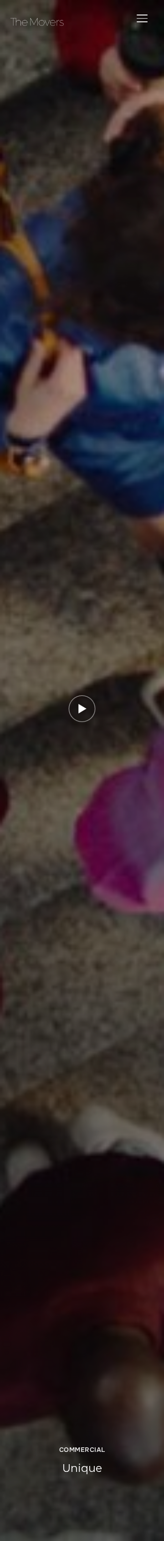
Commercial (82, 1450)
